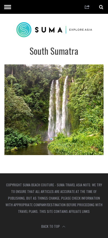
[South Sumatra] (54, 153)
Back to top (51, 226)
